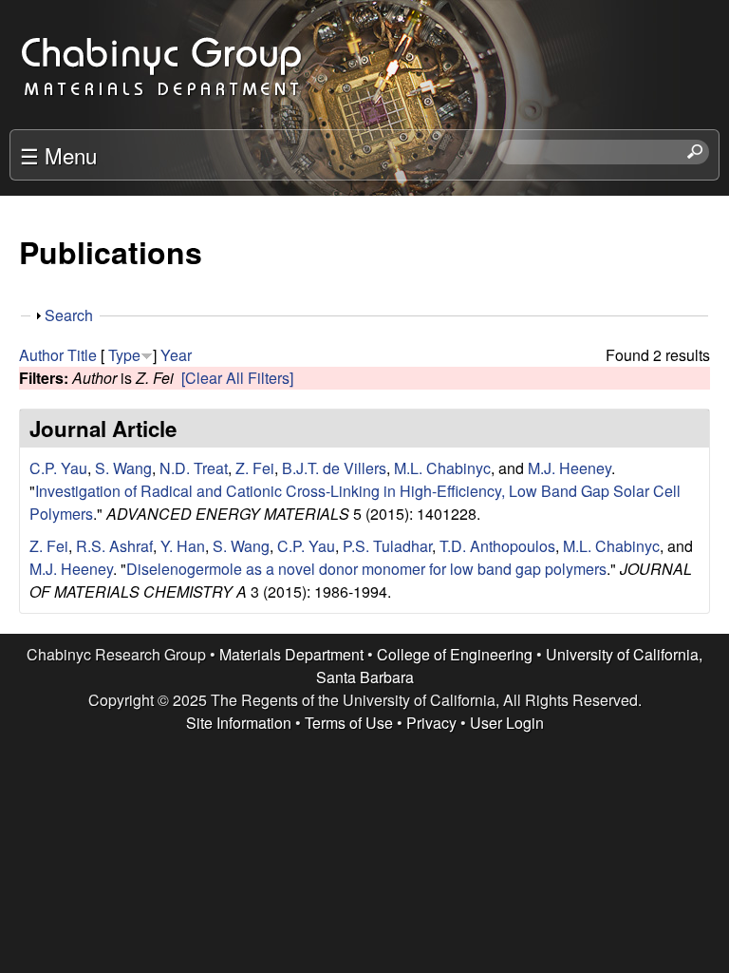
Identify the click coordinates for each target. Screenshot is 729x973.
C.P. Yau (58, 468)
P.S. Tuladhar (387, 546)
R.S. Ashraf (114, 546)
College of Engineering (455, 654)
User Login (507, 723)
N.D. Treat (193, 468)
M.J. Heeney (569, 468)
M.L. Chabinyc (442, 468)
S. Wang (123, 468)
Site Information (238, 723)
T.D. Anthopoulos (497, 546)
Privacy (431, 723)
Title (82, 355)
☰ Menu (58, 155)
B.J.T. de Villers (334, 468)
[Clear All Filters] (237, 378)
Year (176, 355)
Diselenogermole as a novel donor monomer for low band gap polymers (366, 569)
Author (41, 355)
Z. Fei (254, 468)
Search (69, 315)
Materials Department (291, 654)
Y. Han (182, 546)
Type (124, 355)
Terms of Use (349, 723)
